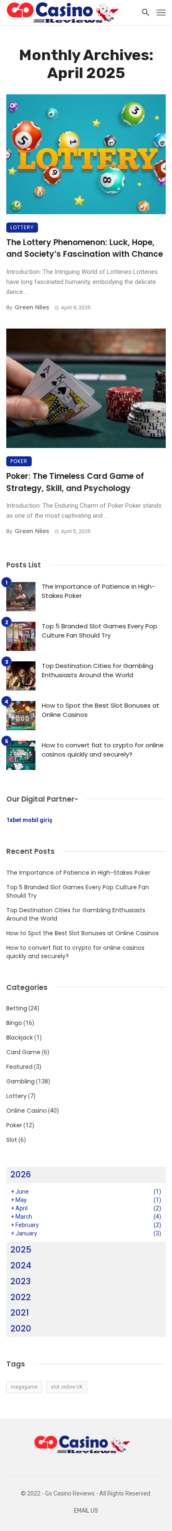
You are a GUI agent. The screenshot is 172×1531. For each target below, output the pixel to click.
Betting (16, 1008)
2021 (19, 1312)
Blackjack (19, 1037)
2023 (20, 1281)
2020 (20, 1328)
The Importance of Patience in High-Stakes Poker (98, 591)
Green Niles (32, 307)
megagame (24, 1387)
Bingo (14, 1023)
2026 (20, 1174)
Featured (19, 1067)
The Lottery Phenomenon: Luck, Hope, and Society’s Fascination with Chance (84, 248)
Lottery (22, 227)
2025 (20, 1249)
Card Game (23, 1052)
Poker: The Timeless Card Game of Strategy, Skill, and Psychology (75, 482)
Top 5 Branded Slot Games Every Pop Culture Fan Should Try (99, 631)
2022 (20, 1297)
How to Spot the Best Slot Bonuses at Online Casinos (100, 710)
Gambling (20, 1081)
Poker (19, 461)
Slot (11, 1140)
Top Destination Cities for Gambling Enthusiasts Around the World (97, 670)
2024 (20, 1265)
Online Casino (26, 1110)
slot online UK (67, 1387)
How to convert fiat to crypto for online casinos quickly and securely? (103, 750)
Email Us (86, 1510)
